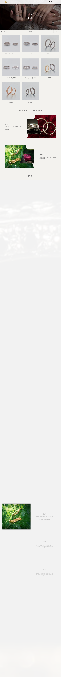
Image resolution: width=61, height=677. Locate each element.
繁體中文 (43, 1)
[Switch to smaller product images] (3, 31)
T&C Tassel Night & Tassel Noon (10, 53)
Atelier (16, 1)
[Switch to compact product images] (4, 31)
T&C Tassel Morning (30, 53)
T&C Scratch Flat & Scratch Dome (30, 77)
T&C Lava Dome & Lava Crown (11, 77)
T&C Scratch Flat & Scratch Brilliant (30, 101)
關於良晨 (12, 1)
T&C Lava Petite (50, 53)
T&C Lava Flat (50, 77)
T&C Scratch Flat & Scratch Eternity (11, 101)
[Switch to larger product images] (1, 31)
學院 (20, 1)
